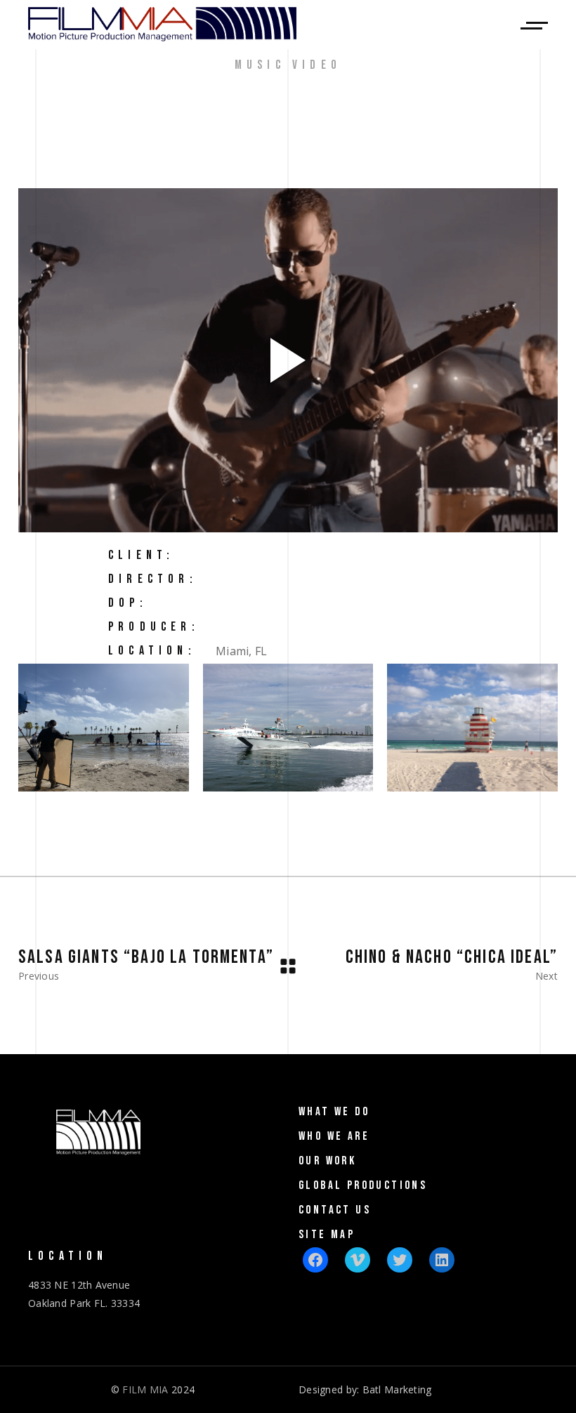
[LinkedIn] (441, 1260)
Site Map (327, 1235)
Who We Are (334, 1136)
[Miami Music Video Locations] (288, 727)
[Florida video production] (103, 727)
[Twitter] (399, 1260)
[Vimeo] (357, 1260)
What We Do (334, 1112)
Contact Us (335, 1210)
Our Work (327, 1161)
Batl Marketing (397, 1389)
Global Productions (363, 1185)
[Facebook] (315, 1260)
